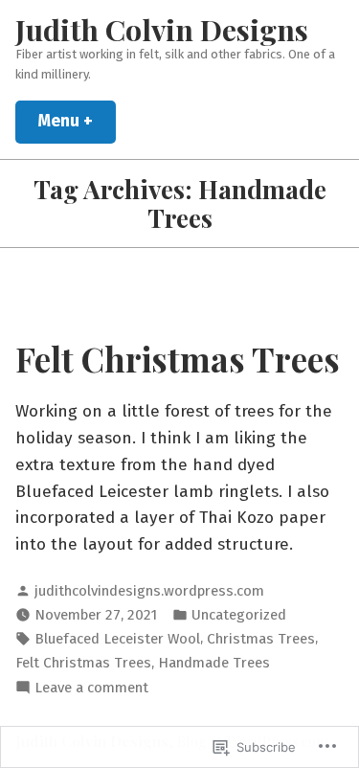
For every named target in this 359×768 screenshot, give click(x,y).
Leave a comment (91, 688)
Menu (77, 121)
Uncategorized (238, 614)
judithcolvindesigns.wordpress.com (149, 590)
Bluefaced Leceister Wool (117, 638)
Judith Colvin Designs (161, 29)
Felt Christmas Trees (177, 358)
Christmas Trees (261, 638)
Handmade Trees (214, 662)
